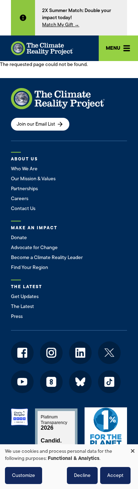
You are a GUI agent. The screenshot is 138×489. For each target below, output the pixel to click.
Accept (115, 475)
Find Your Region (29, 267)
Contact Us (23, 208)
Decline (82, 475)
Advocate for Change (34, 247)
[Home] (42, 48)
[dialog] (69, 466)
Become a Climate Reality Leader (47, 257)
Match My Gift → (60, 25)
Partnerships (24, 189)
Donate (19, 237)
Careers (19, 198)
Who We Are (24, 169)
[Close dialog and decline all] (132, 448)
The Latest (22, 306)
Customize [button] (23, 475)
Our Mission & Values (33, 179)
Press (17, 316)
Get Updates (25, 296)
